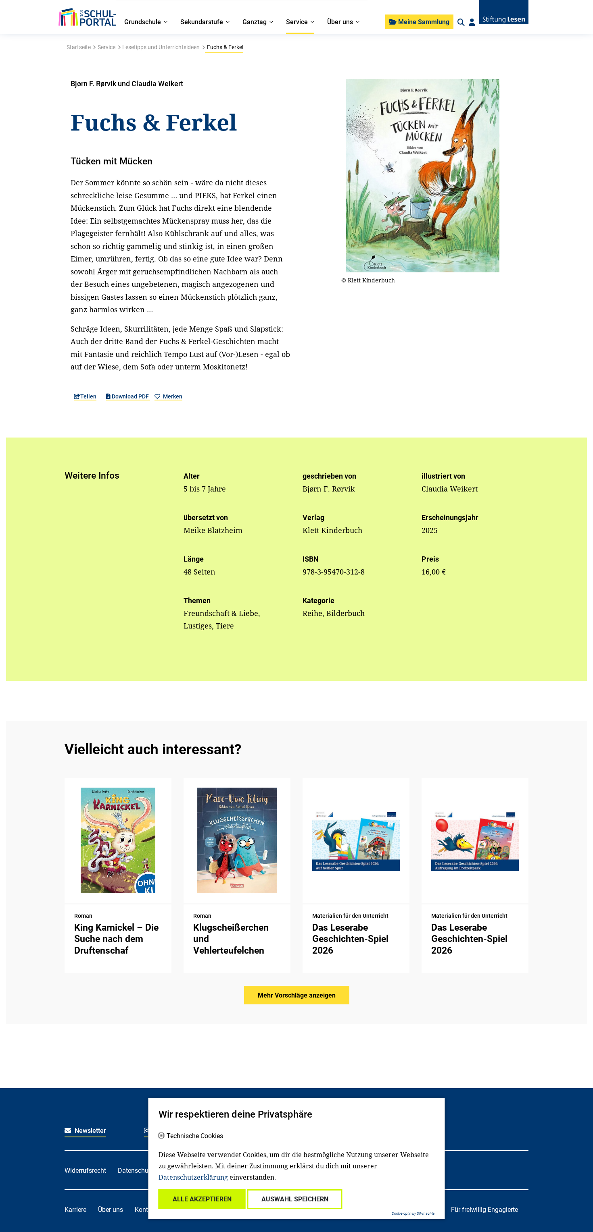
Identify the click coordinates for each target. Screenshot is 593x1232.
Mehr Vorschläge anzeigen (297, 995)
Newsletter (89, 1131)
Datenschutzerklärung (193, 1177)
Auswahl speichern (294, 1199)
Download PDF (130, 396)
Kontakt (146, 1209)
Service (106, 47)
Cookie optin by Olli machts (413, 1213)
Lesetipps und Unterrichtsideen (161, 47)
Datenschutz (136, 1170)
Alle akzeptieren (202, 1199)
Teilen (88, 396)
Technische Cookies (195, 1136)
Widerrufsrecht (85, 1170)
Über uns (110, 1209)
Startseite (79, 47)
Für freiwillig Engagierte (484, 1209)
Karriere (75, 1209)
